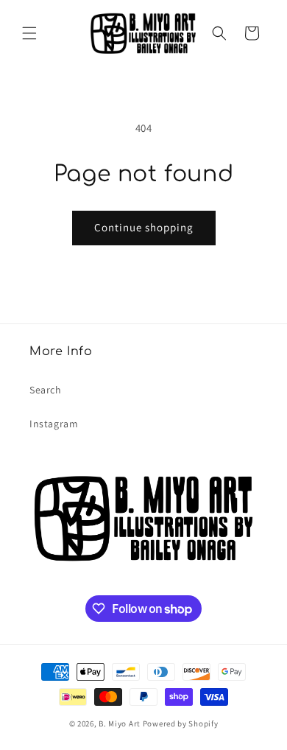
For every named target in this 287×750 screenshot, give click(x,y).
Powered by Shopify (181, 723)
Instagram (53, 423)
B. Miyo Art (120, 723)
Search (45, 389)
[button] (29, 33)
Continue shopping (144, 227)
